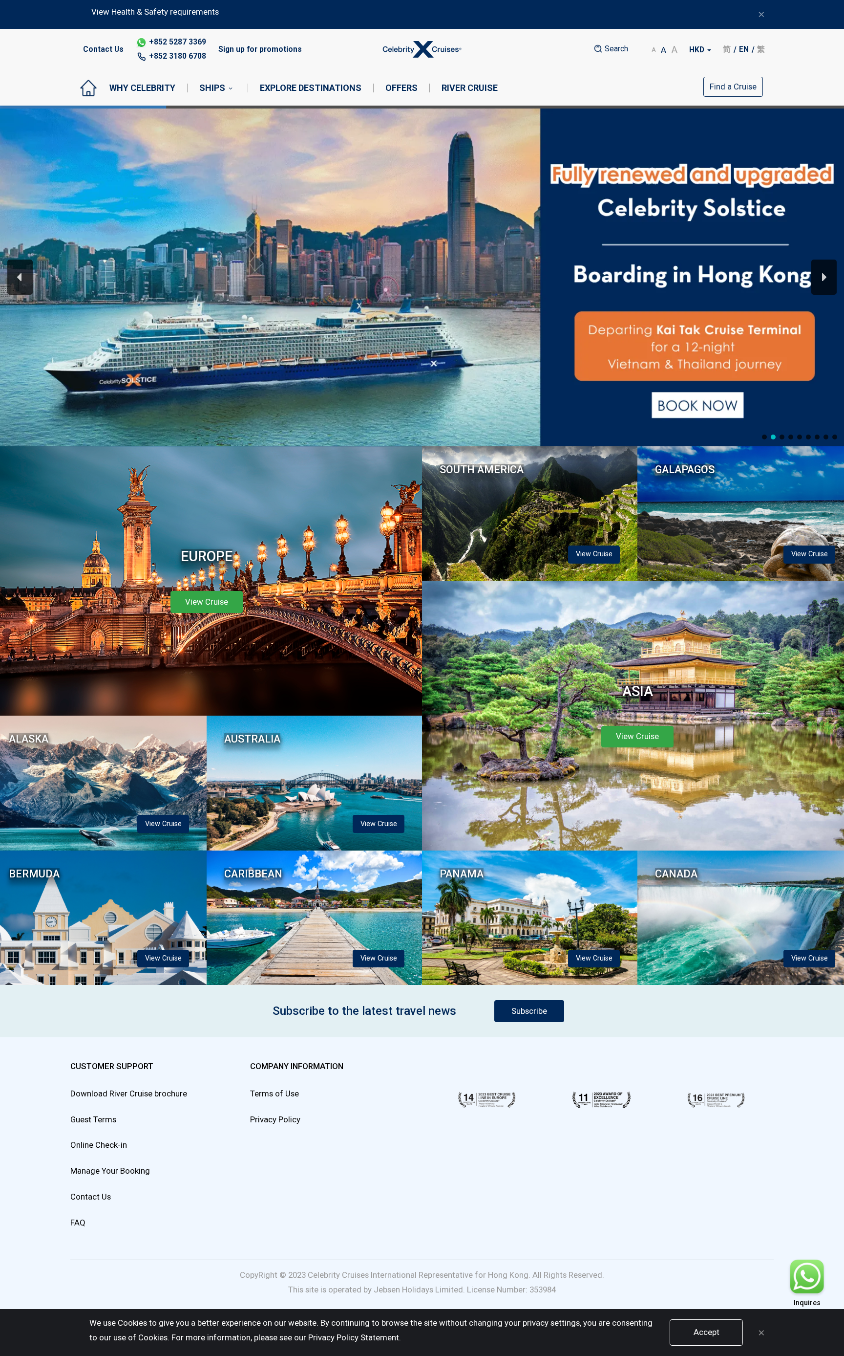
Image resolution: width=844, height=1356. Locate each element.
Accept (706, 1332)
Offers (401, 88)
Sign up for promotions (260, 49)
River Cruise (470, 88)
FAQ (77, 1222)
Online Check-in (98, 1145)
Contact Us (103, 49)
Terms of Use (274, 1093)
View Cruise (598, 411)
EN (744, 49)
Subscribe (529, 1011)
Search (615, 48)
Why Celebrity (142, 88)
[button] (422, 277)
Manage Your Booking (110, 1171)
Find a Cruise (733, 86)
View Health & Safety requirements (155, 12)
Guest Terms (93, 1119)
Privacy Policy (275, 1119)
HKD (697, 49)
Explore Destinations (310, 88)
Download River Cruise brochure (128, 1093)
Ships (212, 88)
